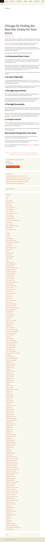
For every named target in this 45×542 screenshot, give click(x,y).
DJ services (8, 236)
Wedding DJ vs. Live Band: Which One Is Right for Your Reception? (17, 181)
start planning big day (10, 338)
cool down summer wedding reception (13, 220)
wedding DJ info (9, 393)
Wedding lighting (9, 427)
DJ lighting (8, 233)
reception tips (8, 318)
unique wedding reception (10, 356)
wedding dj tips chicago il (10, 405)
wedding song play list (10, 507)
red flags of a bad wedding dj (11, 320)
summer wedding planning (10, 345)
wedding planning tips (10, 447)
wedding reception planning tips (11, 492)
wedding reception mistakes (11, 483)
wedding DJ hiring (9, 391)
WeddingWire (8, 522)
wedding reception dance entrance (12, 458)
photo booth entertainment (11, 293)
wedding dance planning (10, 371)
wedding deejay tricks (10, 378)
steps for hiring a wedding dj (11, 340)
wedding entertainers (10, 414)
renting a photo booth (10, 322)
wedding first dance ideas (10, 423)
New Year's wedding (9, 283)
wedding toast (8, 518)
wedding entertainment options (11, 420)
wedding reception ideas (10, 480)
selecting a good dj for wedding (11, 329)
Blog (2, 1)
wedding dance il (9, 369)
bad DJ (7, 198)
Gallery (30, 1)
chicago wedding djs (9, 211)
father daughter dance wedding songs (12, 242)
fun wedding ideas (9, 245)
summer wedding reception (11, 347)
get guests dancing (9, 249)
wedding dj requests (9, 402)
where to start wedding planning (11, 525)
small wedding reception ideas (11, 333)
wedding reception (9, 454)
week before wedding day (10, 523)
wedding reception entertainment (12, 467)
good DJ (7, 251)
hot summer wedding (9, 265)
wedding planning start (10, 445)
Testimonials (36, 1)
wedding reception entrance (11, 471)
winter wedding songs (10, 529)
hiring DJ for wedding (9, 262)
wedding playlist (9, 451)
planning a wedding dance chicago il (12, 307)
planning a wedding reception (11, 309)
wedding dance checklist (10, 365)
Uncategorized (8, 354)
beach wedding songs (10, 202)
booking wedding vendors (10, 207)
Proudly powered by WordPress (10, 539)
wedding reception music (10, 485)
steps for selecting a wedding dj (11, 342)
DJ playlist (7, 234)
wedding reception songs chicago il (12, 500)
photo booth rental (9, 298)
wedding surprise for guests (11, 511)
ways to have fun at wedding (11, 360)
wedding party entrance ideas (11, 434)
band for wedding (9, 200)
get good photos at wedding (11, 247)
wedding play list (9, 449)
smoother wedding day (10, 334)
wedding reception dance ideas (11, 462)
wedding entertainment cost (11, 416)
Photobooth (19, 1)
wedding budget (9, 362)
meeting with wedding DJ (10, 276)
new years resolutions (10, 287)
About (2, 4)
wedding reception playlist (10, 494)
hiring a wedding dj (9, 258)
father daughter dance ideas (11, 240)
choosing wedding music (10, 218)
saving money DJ (9, 325)
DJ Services (12, 1)
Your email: (8, 161)
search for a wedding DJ (10, 327)
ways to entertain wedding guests (12, 358)
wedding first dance (9, 422)
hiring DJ (7, 260)
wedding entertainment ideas (11, 418)
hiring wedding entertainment (11, 263)
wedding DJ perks (9, 398)
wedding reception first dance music (12, 472)
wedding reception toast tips (11, 503)
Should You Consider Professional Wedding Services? (15, 183)
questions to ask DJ (9, 313)
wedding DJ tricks (9, 407)
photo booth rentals (9, 302)
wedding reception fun (10, 474)
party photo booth (9, 291)
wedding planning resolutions (11, 443)
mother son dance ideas (10, 280)
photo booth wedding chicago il (11, 303)
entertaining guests (9, 238)
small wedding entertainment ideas (12, 331)
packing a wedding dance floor (11, 289)
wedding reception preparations (11, 496)
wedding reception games (10, 478)
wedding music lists (9, 429)
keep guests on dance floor (11, 273)
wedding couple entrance (10, 363)
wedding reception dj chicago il (11, 465)
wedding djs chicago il (10, 409)
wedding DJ (8, 383)
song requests (8, 336)
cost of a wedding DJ (9, 224)
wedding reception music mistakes (12, 491)
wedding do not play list (10, 411)
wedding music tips (9, 431)
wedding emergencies (10, 413)
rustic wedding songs (10, 323)
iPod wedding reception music (11, 271)
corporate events (9, 222)
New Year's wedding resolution (11, 285)
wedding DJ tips (9, 403)
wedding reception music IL (11, 489)
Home (6, 1)
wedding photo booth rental (11, 436)
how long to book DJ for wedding (12, 267)
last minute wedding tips (10, 274)
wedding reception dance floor (11, 460)
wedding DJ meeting (9, 394)
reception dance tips (9, 316)
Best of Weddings (9, 205)
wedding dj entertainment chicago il (12, 389)
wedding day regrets (9, 376)
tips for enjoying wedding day (11, 351)
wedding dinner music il (10, 382)
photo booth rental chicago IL (11, 300)
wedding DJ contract (9, 387)
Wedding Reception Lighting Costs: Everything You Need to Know (24, 154)
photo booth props (9, 296)
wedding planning (9, 438)
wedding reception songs (10, 498)
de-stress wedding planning (11, 229)
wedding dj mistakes (9, 396)
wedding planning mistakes (11, 442)
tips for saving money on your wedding (13, 353)
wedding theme (8, 516)
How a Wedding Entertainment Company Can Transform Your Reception (18, 177)
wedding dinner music (10, 380)
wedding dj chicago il (9, 385)
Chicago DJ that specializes (32, 80)
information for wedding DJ (10, 269)
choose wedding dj (9, 214)
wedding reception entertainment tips (12, 469)
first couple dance (9, 244)
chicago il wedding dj (9, 209)
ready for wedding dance (10, 314)
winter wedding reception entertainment (13, 527)
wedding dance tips (9, 373)
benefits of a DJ (8, 204)
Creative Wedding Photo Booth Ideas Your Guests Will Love (16, 176)
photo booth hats (9, 294)
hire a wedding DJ (9, 254)
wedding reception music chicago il (12, 487)
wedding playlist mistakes (10, 452)
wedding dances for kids (10, 374)
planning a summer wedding (11, 305)
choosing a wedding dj (10, 216)
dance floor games (9, 227)
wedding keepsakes (9, 425)
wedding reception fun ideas (11, 476)
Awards (7, 196)
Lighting (25, 1)
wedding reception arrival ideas (11, 456)
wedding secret (9, 505)
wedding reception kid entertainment (12, 482)
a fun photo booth (24, 69)
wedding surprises (9, 512)
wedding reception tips (10, 502)
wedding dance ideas (9, 367)
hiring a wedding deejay (10, 256)
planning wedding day (10, 311)
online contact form (30, 144)
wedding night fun (9, 432)
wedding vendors (9, 520)
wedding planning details (10, 440)
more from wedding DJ (10, 278)
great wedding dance (9, 253)
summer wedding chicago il (11, 343)
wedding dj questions (10, 400)
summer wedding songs (10, 349)
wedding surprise (9, 509)
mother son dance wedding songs (12, 282)
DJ (13, 35)
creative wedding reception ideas (12, 225)
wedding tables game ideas (11, 514)
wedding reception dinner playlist (12, 463)
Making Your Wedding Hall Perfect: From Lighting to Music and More (17, 179)
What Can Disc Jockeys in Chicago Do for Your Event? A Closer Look (21, 152)
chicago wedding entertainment (11, 213)
